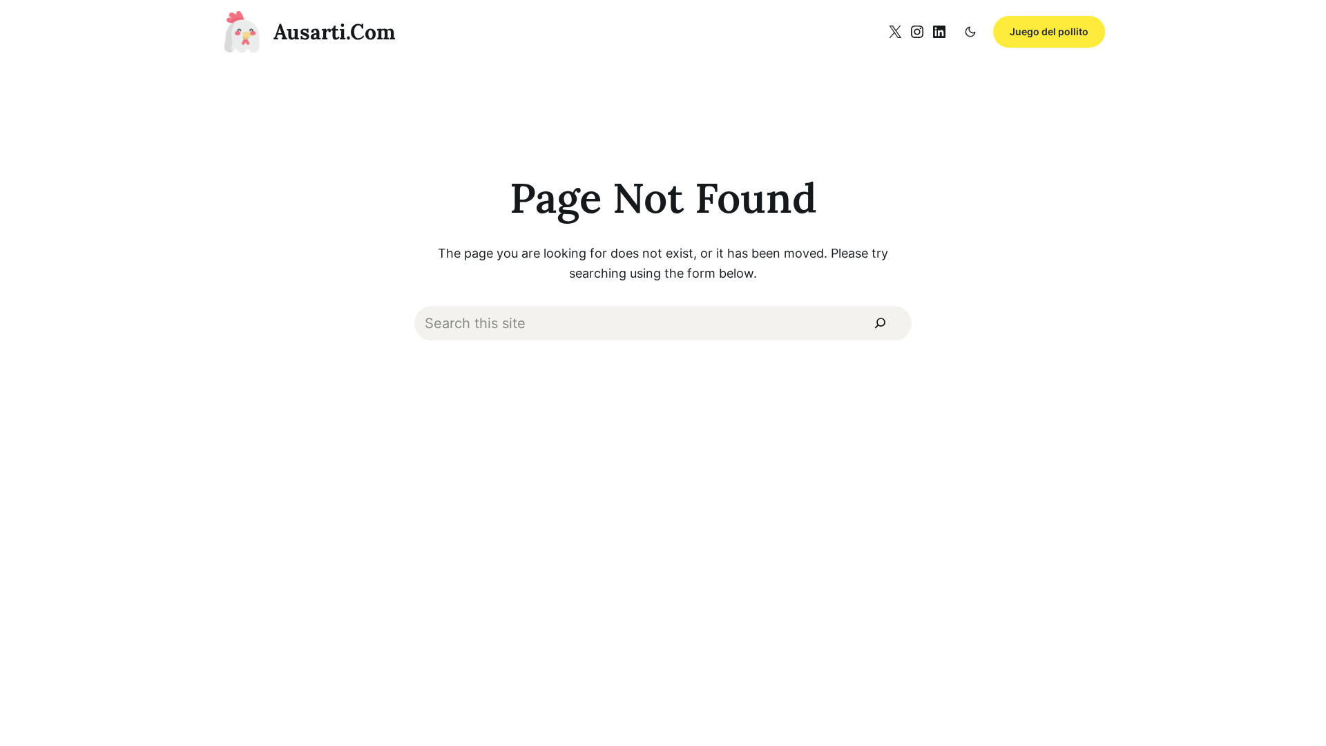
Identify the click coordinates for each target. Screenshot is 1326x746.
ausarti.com (334, 32)
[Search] (880, 323)
